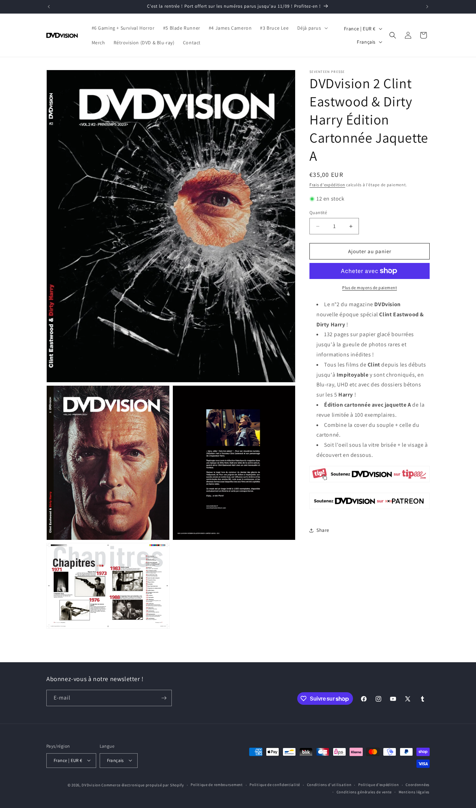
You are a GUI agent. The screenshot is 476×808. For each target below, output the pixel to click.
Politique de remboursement (217, 784)
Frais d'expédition (327, 184)
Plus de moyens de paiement (369, 287)
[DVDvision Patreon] (369, 508)
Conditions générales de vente (364, 792)
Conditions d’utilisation (329, 784)
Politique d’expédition (378, 784)
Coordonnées (418, 784)
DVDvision (91, 784)
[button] (312, 28)
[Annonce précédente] (48, 6)
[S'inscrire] (163, 698)
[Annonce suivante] (427, 6)
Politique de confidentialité (274, 784)
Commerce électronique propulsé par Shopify (142, 784)
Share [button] (322, 530)
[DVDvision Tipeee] (369, 481)
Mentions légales (414, 792)
